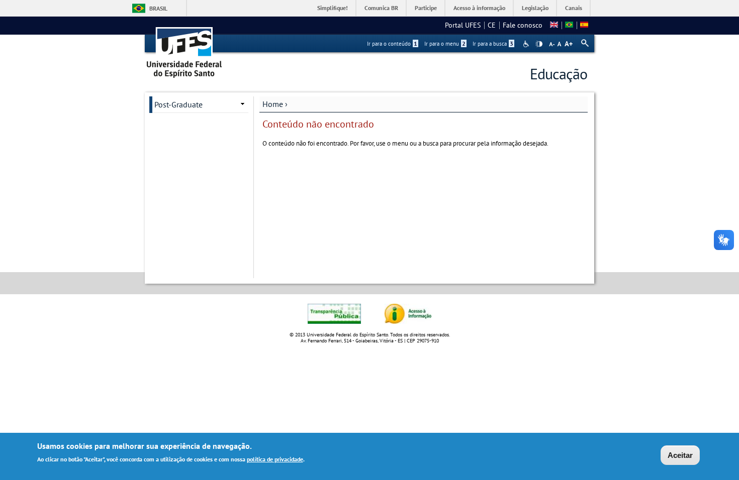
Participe (426, 8)
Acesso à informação (479, 8)
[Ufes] (184, 49)
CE (492, 25)
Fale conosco (522, 25)
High (538, 44)
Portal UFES (463, 25)
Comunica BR (381, 8)
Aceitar (680, 455)
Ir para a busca (493, 43)
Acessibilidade (527, 44)
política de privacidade (275, 459)
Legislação (535, 8)
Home (272, 104)
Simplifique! (332, 8)
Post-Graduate (178, 104)
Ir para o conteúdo (392, 43)
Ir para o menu (445, 43)
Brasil (158, 8)
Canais (573, 8)
